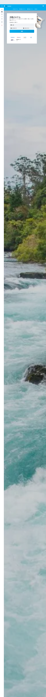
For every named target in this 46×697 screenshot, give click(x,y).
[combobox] (14, 22)
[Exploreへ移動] (1, 19)
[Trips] (1, 22)
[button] (2, 6)
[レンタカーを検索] (1, 14)
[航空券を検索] (1, 9)
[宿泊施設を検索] (1, 12)
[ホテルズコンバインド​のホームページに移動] (7, 6)
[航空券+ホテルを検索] (1, 16)
